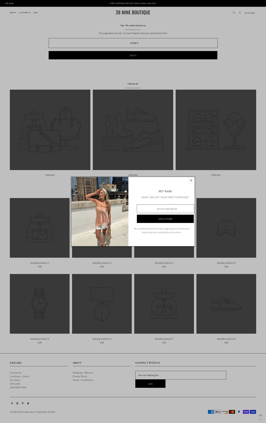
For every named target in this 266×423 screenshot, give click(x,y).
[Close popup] (191, 180)
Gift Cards (9, 3)
